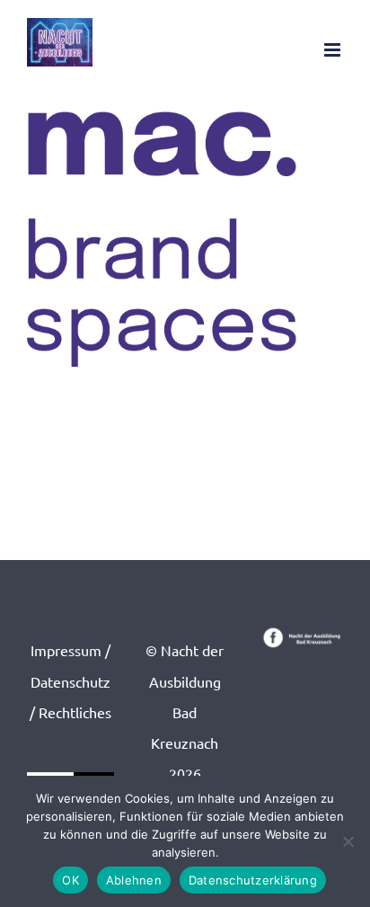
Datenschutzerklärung (253, 880)
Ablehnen (134, 880)
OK (70, 880)
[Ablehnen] (348, 841)
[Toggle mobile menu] (333, 49)
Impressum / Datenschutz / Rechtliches (70, 680)
